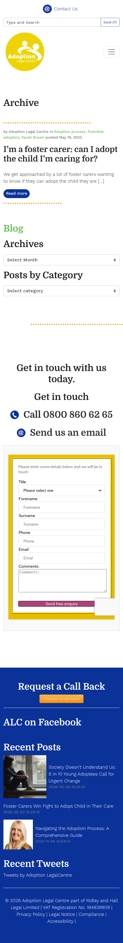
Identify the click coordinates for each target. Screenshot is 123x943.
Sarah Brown (32, 137)
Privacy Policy (31, 914)
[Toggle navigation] (112, 52)
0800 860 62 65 (77, 414)
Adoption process (70, 132)
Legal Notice (62, 914)
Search (110, 22)
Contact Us (66, 8)
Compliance (91, 914)
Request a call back (61, 699)
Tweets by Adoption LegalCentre (37, 875)
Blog (13, 228)
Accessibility (60, 921)
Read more (16, 193)
